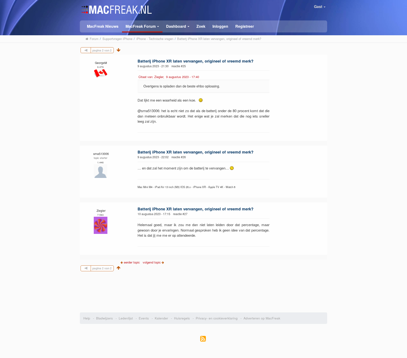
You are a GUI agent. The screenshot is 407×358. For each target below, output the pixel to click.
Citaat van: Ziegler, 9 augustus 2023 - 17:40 (168, 77)
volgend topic (152, 262)
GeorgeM (101, 63)
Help (86, 318)
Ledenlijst (126, 318)
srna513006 (101, 154)
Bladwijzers (104, 318)
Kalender (161, 318)
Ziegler (101, 210)
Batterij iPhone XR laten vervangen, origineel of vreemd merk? (195, 61)
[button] (142, 26)
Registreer (244, 26)
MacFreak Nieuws (102, 26)
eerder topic (132, 262)
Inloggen (220, 26)
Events (144, 318)
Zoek (200, 26)
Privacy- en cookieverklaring (217, 318)
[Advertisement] (203, 290)
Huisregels (182, 318)
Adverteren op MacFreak (262, 318)
